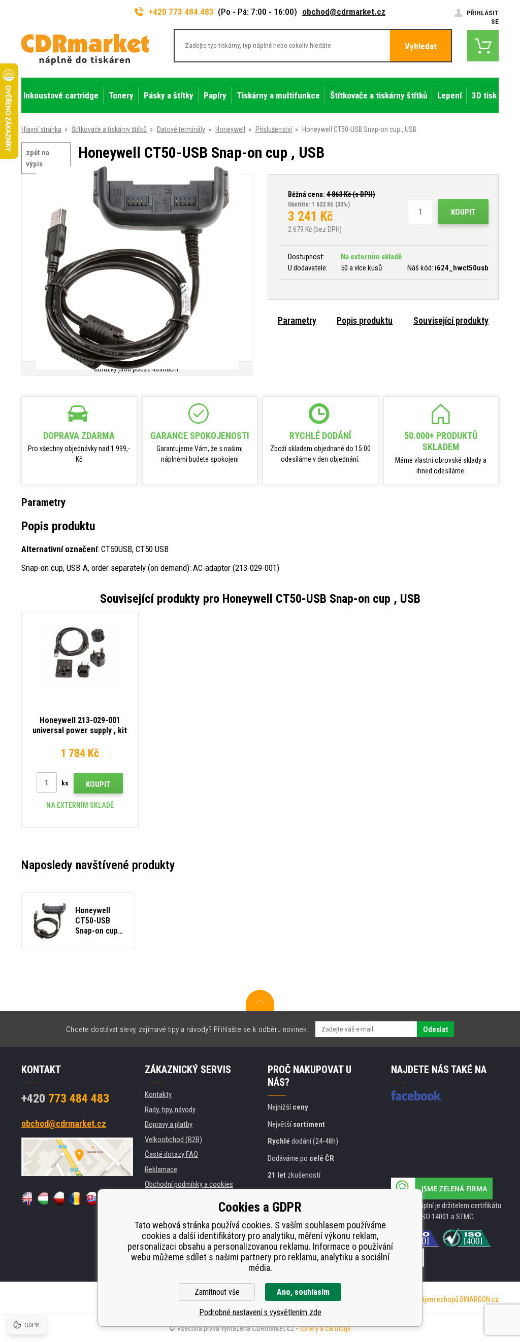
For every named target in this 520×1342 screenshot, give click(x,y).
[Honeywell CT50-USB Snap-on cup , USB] (137, 268)
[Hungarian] (42, 1198)
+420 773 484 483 (181, 12)
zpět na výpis (37, 158)
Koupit (463, 212)
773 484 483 (65, 1098)
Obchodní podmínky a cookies (189, 1184)
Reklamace (161, 1169)
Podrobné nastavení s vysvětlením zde (260, 1312)
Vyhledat (421, 46)
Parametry (297, 320)
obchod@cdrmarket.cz (343, 12)
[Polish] (58, 1198)
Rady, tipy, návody (170, 1109)
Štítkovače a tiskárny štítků (109, 129)
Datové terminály (181, 129)
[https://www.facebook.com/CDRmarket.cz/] (416, 1095)
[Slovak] (90, 1198)
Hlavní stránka (41, 129)
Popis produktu (365, 320)
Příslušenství (273, 129)
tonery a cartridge (325, 1328)
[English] (26, 1198)
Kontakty (158, 1094)
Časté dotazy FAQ (171, 1154)
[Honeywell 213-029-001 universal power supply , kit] (80, 652)
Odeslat (435, 1029)
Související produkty (451, 320)
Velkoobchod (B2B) (173, 1139)
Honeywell (230, 129)
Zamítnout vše (217, 1292)
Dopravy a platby (168, 1124)
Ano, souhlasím (303, 1292)
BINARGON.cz (479, 1299)
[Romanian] (74, 1198)
